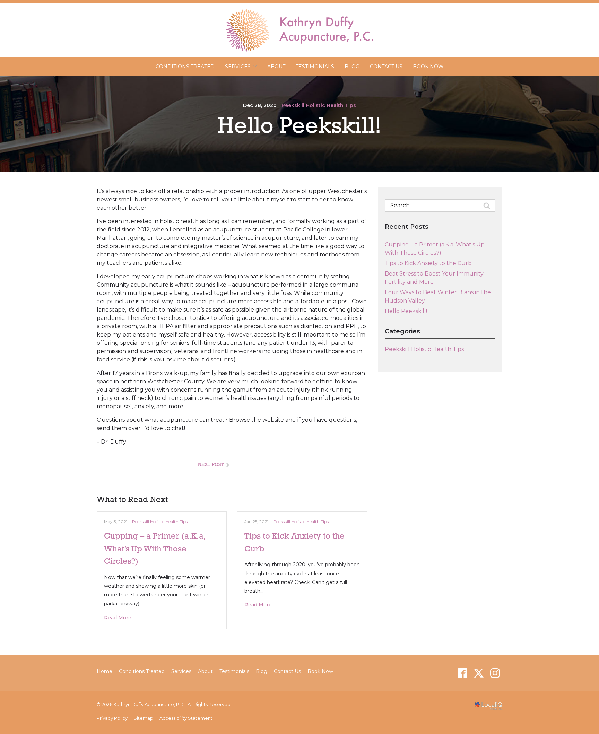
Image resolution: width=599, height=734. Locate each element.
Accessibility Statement (185, 718)
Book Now (428, 66)
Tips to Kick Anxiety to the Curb (428, 263)
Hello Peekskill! (299, 127)
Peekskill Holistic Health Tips (318, 105)
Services (181, 671)
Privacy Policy (112, 718)
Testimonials (315, 66)
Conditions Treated (185, 66)
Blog (352, 66)
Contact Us (386, 66)
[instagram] (494, 673)
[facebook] (462, 673)
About (276, 66)
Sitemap (143, 718)
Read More (117, 617)
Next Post (211, 465)
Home (104, 671)
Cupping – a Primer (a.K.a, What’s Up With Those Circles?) (154, 549)
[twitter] (478, 673)
